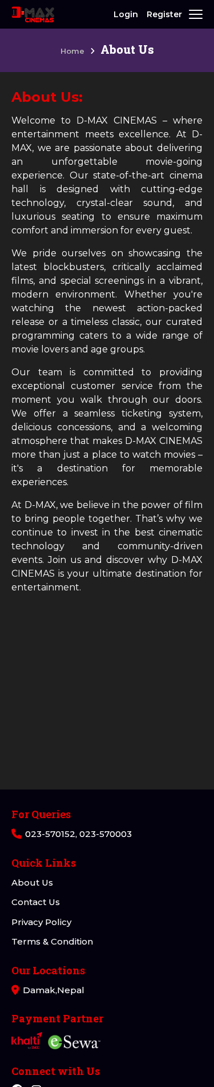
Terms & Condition (52, 941)
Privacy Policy (41, 922)
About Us (32, 882)
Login (126, 14)
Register (164, 14)
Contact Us (35, 901)
